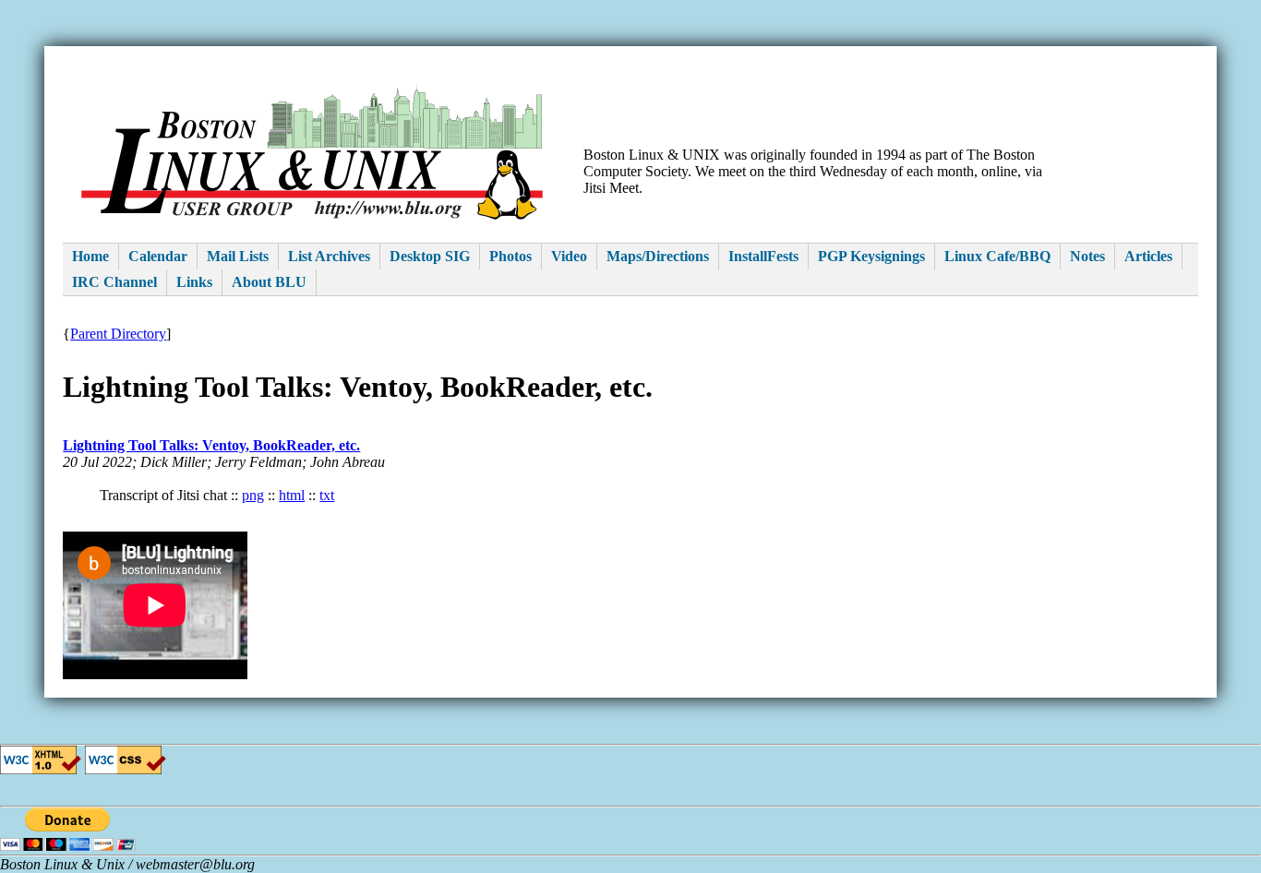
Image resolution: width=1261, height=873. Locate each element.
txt (326, 495)
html (292, 495)
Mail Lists (238, 256)
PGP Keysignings (871, 256)
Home (90, 256)
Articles (1148, 256)
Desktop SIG (430, 256)
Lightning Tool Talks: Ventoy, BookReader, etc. (211, 445)
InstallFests (763, 256)
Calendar (157, 256)
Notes (1087, 256)
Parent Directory (118, 333)
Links (194, 282)
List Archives (329, 256)
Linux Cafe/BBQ (997, 256)
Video (569, 256)
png (253, 495)
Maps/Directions (657, 256)
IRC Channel (114, 282)
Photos (510, 256)
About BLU (269, 282)
